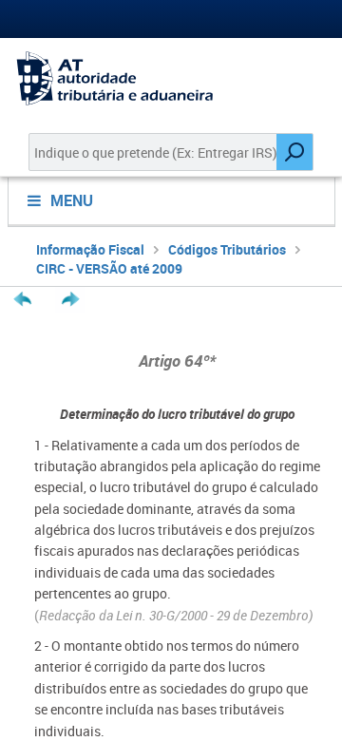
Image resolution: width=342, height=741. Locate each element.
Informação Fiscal (90, 249)
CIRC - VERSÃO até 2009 (109, 268)
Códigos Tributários (227, 249)
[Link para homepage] (171, 78)
